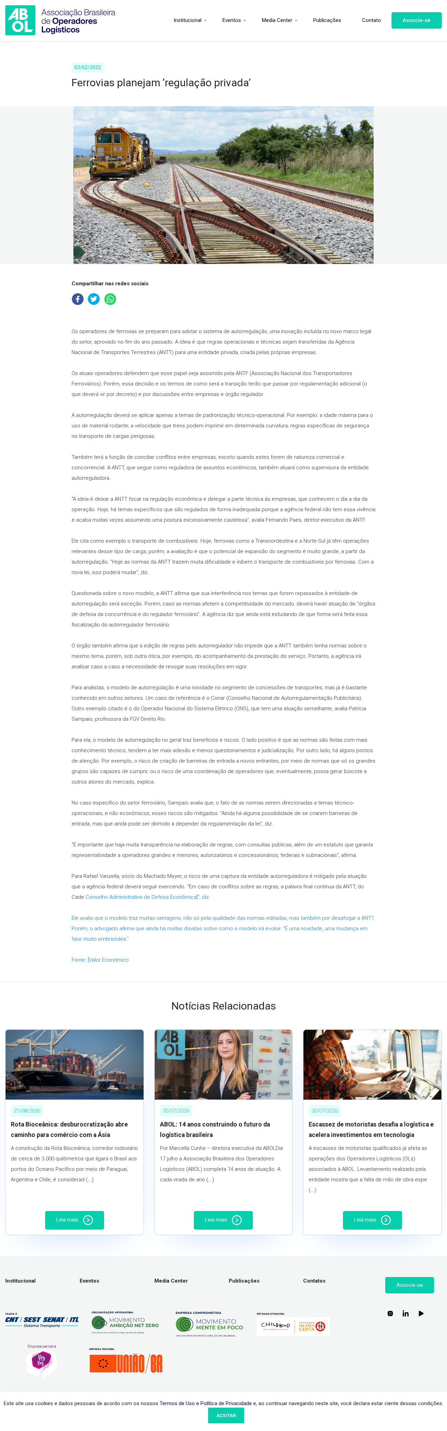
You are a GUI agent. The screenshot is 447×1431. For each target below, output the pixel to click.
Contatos (314, 1281)
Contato (371, 20)
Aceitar (226, 1415)
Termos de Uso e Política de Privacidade (206, 1403)
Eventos (231, 20)
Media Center (277, 20)
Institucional (187, 20)
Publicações (327, 20)
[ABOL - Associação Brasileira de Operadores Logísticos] (60, 20)
